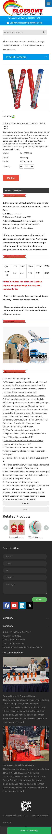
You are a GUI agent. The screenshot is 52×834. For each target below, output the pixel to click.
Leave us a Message (29, 830)
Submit (39, 599)
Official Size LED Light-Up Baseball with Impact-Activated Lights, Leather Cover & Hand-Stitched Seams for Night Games (35, 537)
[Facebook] (6, 605)
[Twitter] (29, 605)
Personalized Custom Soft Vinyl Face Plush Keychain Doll (17, 537)
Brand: (6, 157)
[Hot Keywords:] (44, 32)
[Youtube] (14, 605)
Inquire (10, 178)
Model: (6, 153)
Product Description (14, 190)
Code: (5, 161)
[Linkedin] (22, 605)
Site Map (7, 822)
